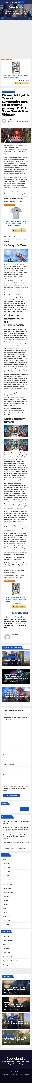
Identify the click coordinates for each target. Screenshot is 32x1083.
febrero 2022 (6, 872)
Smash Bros (6, 948)
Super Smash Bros (8, 956)
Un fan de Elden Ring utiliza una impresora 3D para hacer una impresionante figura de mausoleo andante (16, 829)
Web (4, 774)
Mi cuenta (15, 1074)
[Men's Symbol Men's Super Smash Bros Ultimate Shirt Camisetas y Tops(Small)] (16, 213)
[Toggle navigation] (16, 18)
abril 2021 (6, 912)
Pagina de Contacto (24, 1074)
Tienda (15, 1079)
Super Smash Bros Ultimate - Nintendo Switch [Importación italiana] (16, 599)
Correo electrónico (9, 764)
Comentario (6, 723)
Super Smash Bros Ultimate (8, 91)
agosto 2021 (6, 896)
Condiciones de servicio (21, 1071)
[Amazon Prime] (27, 80)
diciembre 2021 (7, 880)
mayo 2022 (6, 859)
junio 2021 (6, 904)
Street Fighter (7, 952)
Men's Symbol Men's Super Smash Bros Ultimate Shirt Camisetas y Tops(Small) (16, 223)
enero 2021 (6, 925)
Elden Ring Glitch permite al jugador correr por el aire (15, 990)
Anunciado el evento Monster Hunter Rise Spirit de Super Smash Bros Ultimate (21, 621)
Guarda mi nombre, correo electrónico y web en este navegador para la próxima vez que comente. (16, 788)
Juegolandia (16, 7)
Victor (11, 119)
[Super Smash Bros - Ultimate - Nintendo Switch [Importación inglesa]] (16, 67)
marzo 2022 (6, 867)
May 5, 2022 (8, 1026)
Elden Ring (6, 936)
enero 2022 (6, 876)
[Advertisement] (16, 37)
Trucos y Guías (7, 965)
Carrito (11, 1071)
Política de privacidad (21, 1077)
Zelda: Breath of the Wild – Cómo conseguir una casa (15, 1040)
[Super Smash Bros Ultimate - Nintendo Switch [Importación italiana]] (16, 589)
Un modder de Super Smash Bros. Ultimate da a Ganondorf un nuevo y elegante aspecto (16, 662)
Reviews (5, 944)
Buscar (4, 803)
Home (5, 1071)
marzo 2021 (6, 916)
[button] (29, 18)
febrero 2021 (6, 920)
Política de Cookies (9, 1077)
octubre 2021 (7, 888)
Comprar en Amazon (23, 83)
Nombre (5, 755)
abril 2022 (6, 863)
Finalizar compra (6, 1074)
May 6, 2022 (8, 992)
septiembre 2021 (8, 892)
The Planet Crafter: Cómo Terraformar (14, 848)
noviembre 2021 (7, 884)
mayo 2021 (6, 908)
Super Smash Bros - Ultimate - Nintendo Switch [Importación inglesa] (16, 76)
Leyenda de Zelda (8, 940)
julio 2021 (6, 900)
